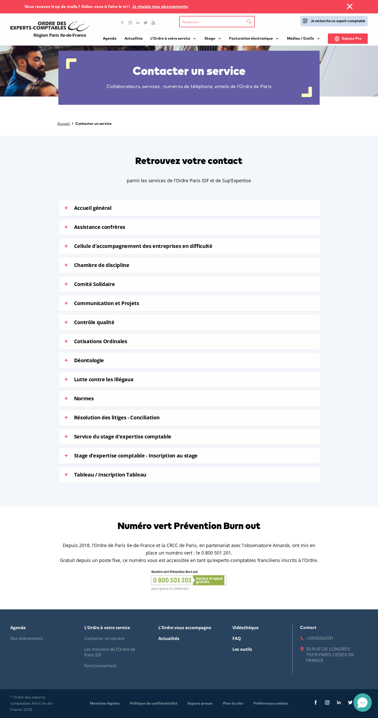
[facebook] (315, 703)
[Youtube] (153, 22)
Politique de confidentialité (153, 703)
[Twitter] (145, 22)
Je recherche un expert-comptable (338, 21)
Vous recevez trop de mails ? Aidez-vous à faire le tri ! (77, 7)
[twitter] (350, 703)
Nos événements (26, 638)
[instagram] (327, 703)
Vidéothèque (245, 627)
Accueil (64, 124)
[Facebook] (122, 22)
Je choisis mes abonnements (160, 7)
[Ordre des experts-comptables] (50, 29)
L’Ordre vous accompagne (184, 627)
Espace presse (200, 703)
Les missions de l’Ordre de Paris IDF (109, 652)
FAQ (236, 638)
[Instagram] (130, 22)
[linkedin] (339, 703)
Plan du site (233, 703)
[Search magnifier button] (249, 21)
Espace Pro (351, 38)
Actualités (133, 38)
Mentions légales (105, 703)
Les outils (242, 649)
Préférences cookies (271, 703)
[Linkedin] (137, 22)
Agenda (109, 38)
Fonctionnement (100, 666)
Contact (308, 628)
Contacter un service (104, 638)
